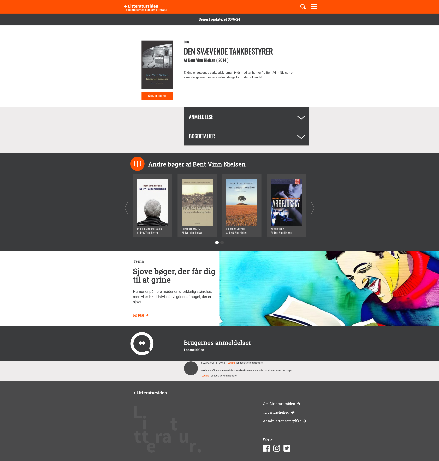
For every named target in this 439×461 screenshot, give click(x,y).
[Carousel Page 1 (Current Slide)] (217, 242)
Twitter (286, 448)
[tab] (246, 116)
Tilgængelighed (276, 412)
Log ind (231, 362)
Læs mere (148, 230)
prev (126, 208)
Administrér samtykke (282, 421)
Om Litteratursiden (279, 403)
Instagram (276, 448)
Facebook (266, 448)
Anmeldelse (201, 117)
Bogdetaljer (202, 136)
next (312, 208)
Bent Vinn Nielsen (201, 60)
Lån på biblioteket (157, 96)
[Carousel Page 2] (222, 242)
